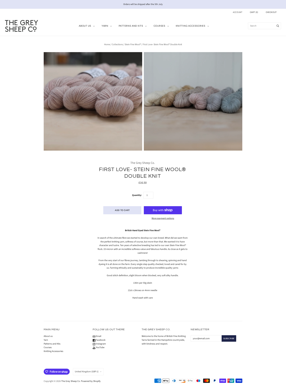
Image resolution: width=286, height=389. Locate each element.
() (254, 12)
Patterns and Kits (131, 25)
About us (85, 25)
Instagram (100, 343)
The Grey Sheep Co (70, 381)
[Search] (278, 26)
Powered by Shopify (91, 381)
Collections (117, 44)
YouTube (99, 347)
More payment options (163, 218)
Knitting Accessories (190, 25)
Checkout (271, 12)
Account (237, 12)
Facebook (100, 340)
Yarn (105, 25)
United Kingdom (86, 371)
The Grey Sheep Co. (142, 163)
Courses (159, 25)
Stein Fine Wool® (133, 44)
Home (107, 44)
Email (98, 336)
